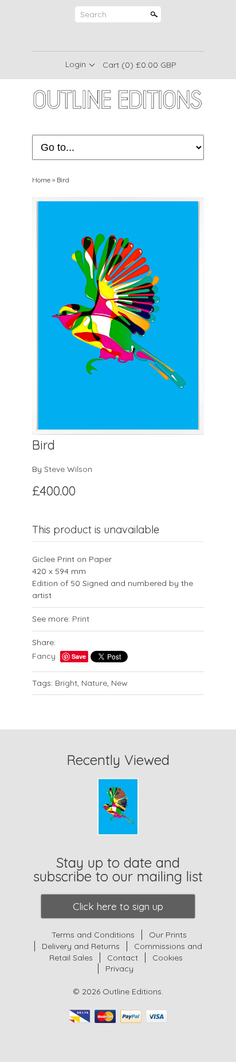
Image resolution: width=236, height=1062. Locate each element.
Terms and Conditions (93, 935)
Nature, (95, 683)
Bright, (67, 683)
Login (75, 64)
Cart (139, 65)
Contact (122, 957)
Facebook (98, 37)
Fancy (44, 656)
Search (93, 14)
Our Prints (168, 935)
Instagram (137, 37)
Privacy (119, 968)
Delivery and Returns (81, 946)
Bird (63, 179)
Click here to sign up (118, 906)
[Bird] (118, 316)
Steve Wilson (68, 469)
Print (80, 619)
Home (41, 179)
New (119, 683)
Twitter (117, 37)
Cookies (167, 957)
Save (79, 656)
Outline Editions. (133, 991)
